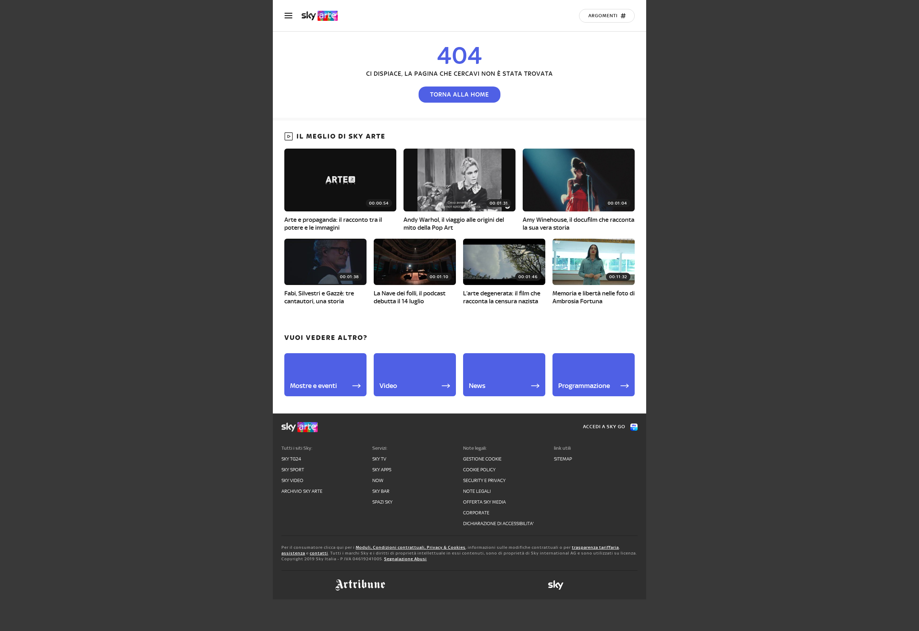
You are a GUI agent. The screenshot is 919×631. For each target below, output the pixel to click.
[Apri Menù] (293, 15)
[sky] (556, 585)
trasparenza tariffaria (595, 547)
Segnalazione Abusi (405, 558)
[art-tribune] (360, 585)
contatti (319, 553)
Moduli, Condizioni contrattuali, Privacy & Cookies (411, 547)
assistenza (293, 553)
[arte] (323, 16)
